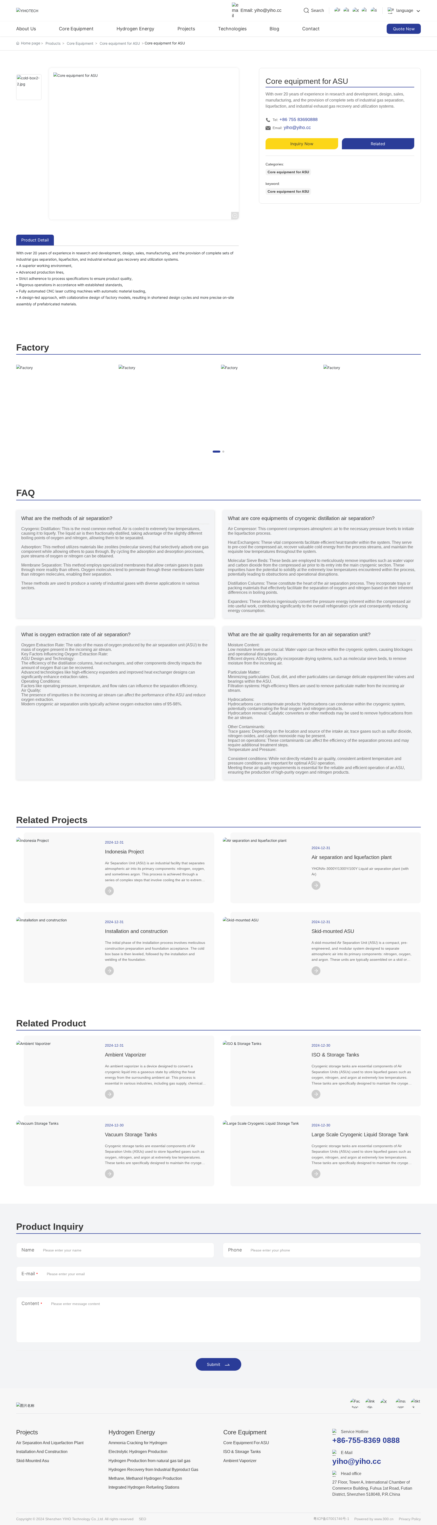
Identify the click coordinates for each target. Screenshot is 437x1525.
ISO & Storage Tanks (335, 1054)
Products (53, 43)
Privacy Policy (410, 1519)
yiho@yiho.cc (297, 127)
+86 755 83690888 (298, 119)
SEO (142, 1519)
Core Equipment (80, 43)
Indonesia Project (124, 851)
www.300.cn (384, 1519)
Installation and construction (136, 931)
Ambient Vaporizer (125, 1054)
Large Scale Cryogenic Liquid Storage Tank (360, 1134)
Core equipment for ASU (120, 43)
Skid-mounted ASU (333, 931)
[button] (216, 452)
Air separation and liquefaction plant (352, 857)
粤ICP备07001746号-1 (331, 1519)
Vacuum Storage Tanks (131, 1134)
